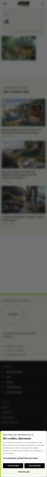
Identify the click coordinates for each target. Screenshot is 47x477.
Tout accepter (34, 466)
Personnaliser (24, 472)
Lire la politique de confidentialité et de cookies (20, 458)
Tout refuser (13, 466)
